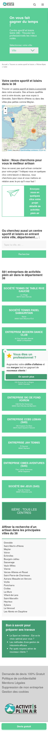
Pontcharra (9, 585)
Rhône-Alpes (41, 64)
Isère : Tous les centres (24, 511)
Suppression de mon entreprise (22, 687)
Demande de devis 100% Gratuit (23, 674)
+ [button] (5, 108)
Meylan (7, 549)
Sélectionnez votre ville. (21, 45)
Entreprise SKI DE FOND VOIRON (24, 398)
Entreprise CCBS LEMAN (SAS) (24, 420)
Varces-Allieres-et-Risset (16, 572)
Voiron (7, 552)
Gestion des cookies (15, 691)
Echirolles (8, 555)
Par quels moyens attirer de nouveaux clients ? (23, 650)
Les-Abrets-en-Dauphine (15, 611)
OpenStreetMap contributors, (29, 150)
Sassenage (9, 562)
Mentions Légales (13, 683)
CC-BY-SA (42, 150)
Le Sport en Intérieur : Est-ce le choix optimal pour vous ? (25, 637)
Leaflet (10, 150)
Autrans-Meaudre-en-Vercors (17, 578)
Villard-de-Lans (11, 595)
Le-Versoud (9, 608)
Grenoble (8, 542)
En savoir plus (26, 376)
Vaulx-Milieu (9, 565)
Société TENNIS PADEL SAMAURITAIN (24, 311)
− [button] (5, 112)
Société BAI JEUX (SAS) (24, 486)
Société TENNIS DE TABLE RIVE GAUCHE (24, 289)
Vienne (7, 568)
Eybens (7, 604)
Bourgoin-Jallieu (11, 559)
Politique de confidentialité (19, 678)
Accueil (4, 64)
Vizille (7, 581)
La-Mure (8, 591)
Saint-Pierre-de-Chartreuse (17, 575)
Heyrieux (8, 601)
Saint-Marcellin (11, 598)
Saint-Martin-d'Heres (14, 545)
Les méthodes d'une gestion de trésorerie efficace (24, 643)
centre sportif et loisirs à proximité (29, 88)
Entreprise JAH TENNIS (24, 442)
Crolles (7, 588)
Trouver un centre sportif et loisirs (21, 64)
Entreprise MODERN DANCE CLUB (24, 333)
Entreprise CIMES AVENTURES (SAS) (24, 464)
